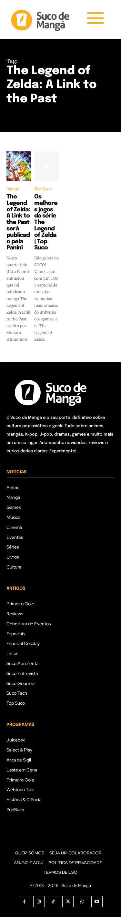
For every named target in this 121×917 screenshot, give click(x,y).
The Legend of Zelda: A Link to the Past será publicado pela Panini (18, 222)
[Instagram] (39, 901)
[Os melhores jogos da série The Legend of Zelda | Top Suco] (46, 166)
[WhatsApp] (82, 901)
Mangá (12, 189)
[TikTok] (53, 901)
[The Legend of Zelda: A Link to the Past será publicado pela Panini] (18, 166)
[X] (68, 901)
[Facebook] (24, 901)
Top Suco (43, 189)
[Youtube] (97, 901)
